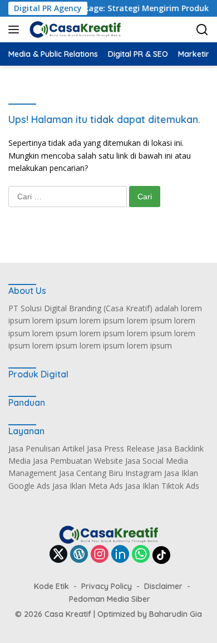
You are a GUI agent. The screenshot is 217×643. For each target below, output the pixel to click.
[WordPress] (79, 555)
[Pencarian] (202, 30)
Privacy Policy (106, 586)
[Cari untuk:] (68, 196)
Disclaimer (163, 586)
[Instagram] (99, 555)
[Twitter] (58, 555)
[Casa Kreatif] (73, 29)
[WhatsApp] (141, 555)
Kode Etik (51, 586)
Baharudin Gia (175, 614)
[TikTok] (161, 555)
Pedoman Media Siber (109, 599)
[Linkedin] (120, 555)
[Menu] (15, 29)
